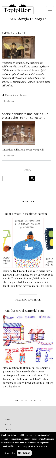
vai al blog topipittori (28, 299)
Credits (7, 425)
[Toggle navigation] (50, 9)
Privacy (7, 430)
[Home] (17, 9)
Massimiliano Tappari (16, 95)
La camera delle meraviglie (31, 70)
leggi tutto (46, 285)
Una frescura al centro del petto (25, 310)
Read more (9, 101)
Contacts (8, 419)
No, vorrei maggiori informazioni (29, 446)
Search (33, 178)
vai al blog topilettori (28, 400)
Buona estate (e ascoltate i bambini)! (27, 214)
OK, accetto (9, 453)
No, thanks (24, 453)
